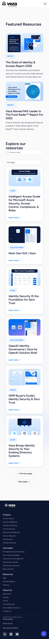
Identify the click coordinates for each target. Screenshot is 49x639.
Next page (22, 481)
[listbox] (24, 162)
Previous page (26, 473)
